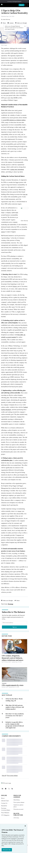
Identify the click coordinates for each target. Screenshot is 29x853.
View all (4, 775)
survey (3, 232)
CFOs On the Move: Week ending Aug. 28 (14, 700)
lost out (25, 194)
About (2, 798)
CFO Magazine (5, 815)
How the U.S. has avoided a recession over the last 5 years (15, 715)
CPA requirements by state (12, 685)
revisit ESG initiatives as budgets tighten (14, 120)
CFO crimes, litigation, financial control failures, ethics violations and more (12, 657)
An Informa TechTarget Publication (14, 1)
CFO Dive (16, 818)
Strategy (10, 604)
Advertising (16, 800)
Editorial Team (5, 800)
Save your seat (7, 849)
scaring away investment (17, 169)
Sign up (21, 5)
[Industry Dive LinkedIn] (2, 788)
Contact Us (4, 803)
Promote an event (18, 809)
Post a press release (12, 775)
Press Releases (5, 812)
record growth (5, 93)
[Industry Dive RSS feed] (12, 788)
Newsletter (4, 805)
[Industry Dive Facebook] (5, 788)
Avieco (15, 286)
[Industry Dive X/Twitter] (9, 788)
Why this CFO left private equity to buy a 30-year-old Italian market (15, 707)
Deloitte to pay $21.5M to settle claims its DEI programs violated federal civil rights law (15, 725)
